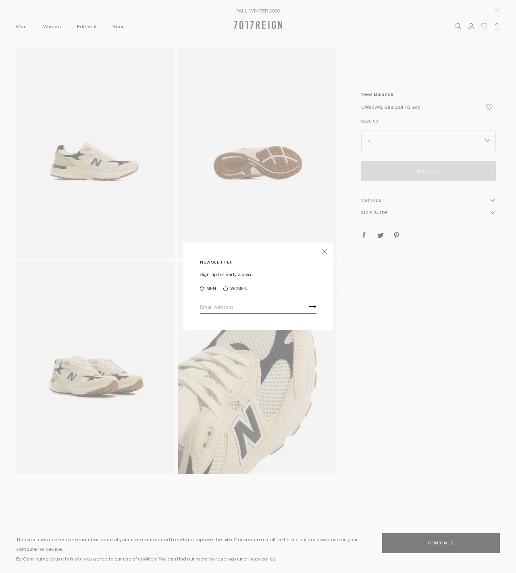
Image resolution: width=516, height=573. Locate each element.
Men (211, 288)
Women (238, 288)
